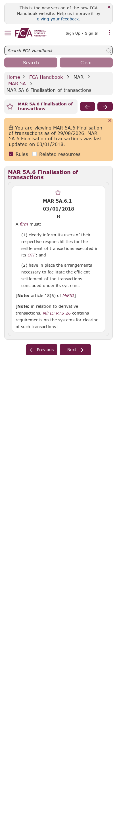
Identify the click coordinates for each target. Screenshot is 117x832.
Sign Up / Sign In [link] (82, 33)
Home (13, 77)
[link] (31, 33)
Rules (22, 154)
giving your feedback (58, 18)
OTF (31, 255)
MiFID (68, 296)
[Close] (109, 7)
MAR (78, 77)
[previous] (87, 106)
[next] (105, 106)
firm (24, 224)
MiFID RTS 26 (57, 313)
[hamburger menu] (7, 33)
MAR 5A (17, 83)
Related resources (59, 154)
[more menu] (109, 32)
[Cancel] (110, 121)
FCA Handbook (46, 77)
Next (71, 349)
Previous (45, 349)
